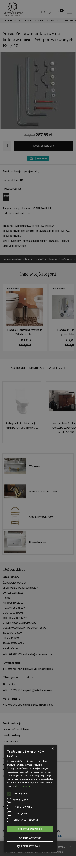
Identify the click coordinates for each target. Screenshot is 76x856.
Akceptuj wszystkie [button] (30, 829)
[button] (30, 846)
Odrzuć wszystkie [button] (30, 838)
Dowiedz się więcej (25, 785)
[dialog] (38, 428)
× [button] (52, 748)
